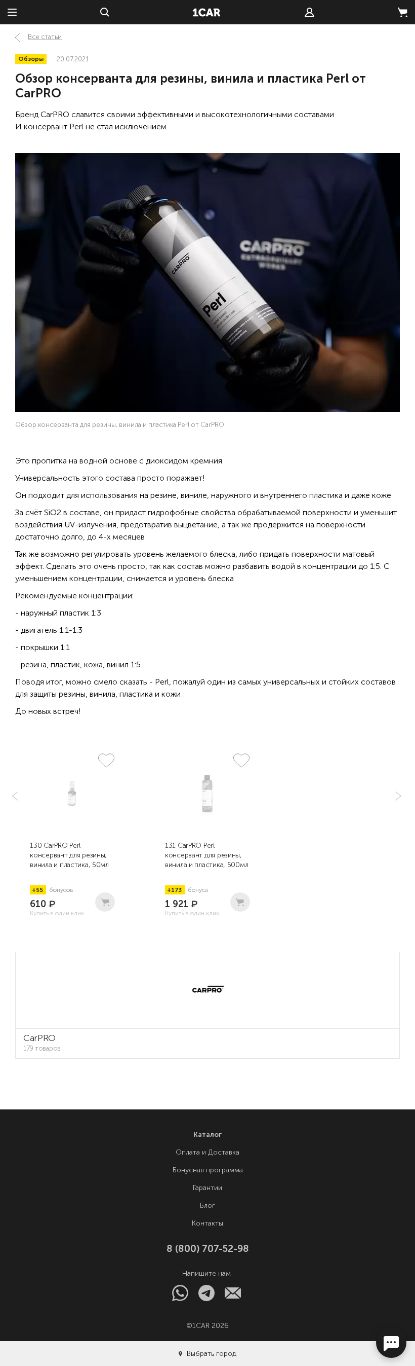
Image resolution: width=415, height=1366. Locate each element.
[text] (309, 12)
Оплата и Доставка (207, 1152)
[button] (397, 796)
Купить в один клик (57, 913)
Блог (207, 1205)
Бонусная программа (208, 1170)
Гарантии (207, 1187)
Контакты (207, 1223)
